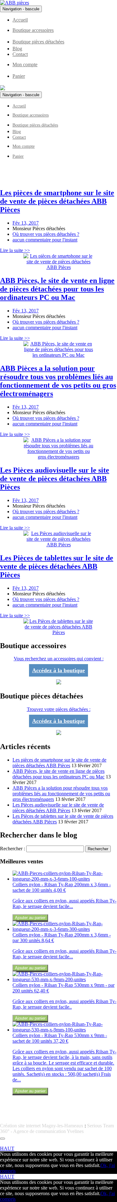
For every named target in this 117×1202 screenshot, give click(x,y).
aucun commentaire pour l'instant (44, 239)
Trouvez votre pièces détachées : (58, 709)
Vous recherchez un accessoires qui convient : (59, 658)
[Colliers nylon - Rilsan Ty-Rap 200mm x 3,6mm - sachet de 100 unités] (64, 879)
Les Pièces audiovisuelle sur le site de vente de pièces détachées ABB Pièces (58, 807)
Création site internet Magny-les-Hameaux (41, 1125)
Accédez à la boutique (58, 670)
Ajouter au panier (30, 917)
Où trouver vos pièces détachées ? (45, 234)
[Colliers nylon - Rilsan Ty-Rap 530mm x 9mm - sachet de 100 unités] (64, 1029)
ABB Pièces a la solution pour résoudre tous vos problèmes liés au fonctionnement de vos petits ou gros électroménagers (61, 793)
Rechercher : (12, 848)
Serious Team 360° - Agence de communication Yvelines (57, 1128)
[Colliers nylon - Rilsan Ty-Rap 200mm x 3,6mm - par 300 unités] (64, 929)
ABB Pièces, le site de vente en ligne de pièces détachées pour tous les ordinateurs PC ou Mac (58, 773)
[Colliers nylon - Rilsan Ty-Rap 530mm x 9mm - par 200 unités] (64, 979)
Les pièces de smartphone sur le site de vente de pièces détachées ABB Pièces (59, 762)
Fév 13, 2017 (25, 223)
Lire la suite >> (15, 250)
